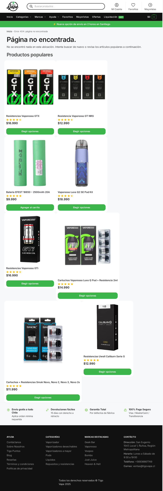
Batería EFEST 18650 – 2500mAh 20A (28, 192)
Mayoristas (150, 9)
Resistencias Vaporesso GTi (22, 268)
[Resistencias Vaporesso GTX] (30, 87)
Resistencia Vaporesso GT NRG (76, 115)
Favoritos (133, 9)
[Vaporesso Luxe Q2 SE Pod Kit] (82, 163)
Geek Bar (90, 442)
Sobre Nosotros (16, 446)
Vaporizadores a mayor (58, 450)
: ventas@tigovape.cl (139, 466)
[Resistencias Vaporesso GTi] (30, 239)
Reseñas (11, 459)
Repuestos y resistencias (60, 464)
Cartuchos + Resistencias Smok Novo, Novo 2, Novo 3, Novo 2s (43, 382)
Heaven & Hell (93, 464)
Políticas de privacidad (19, 468)
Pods (48, 455)
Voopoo (89, 450)
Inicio (9, 31)
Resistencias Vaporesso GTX (22, 115)
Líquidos (50, 459)
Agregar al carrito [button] (30, 207)
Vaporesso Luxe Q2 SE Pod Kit (75, 192)
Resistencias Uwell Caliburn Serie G (104, 356)
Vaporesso (91, 446)
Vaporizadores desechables (61, 446)
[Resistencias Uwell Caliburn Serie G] (107, 327)
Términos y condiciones (20, 464)
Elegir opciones (30, 131)
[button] (151, 17)
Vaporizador (52, 442)
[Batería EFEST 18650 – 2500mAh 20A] (30, 163)
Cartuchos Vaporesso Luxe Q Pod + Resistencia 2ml (88, 280)
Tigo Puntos (13, 450)
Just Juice (91, 459)
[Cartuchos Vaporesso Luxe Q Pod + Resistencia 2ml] (88, 245)
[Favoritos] (48, 65)
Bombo (89, 455)
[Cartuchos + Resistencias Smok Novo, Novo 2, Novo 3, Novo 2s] (43, 340)
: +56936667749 (138, 461)
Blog (9, 455)
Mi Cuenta (116, 9)
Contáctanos (14, 442)
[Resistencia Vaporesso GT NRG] (82, 87)
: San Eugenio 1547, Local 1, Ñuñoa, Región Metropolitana (139, 446)
